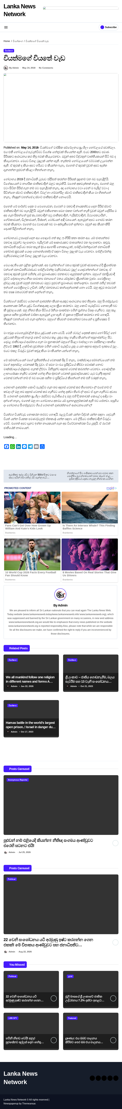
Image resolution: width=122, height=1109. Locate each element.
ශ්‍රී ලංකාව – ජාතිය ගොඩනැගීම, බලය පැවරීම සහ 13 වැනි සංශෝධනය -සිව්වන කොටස (89, 681)
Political (11, 879)
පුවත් (70, 976)
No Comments (46, 68)
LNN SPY (13, 1018)
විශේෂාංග (9, 51)
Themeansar (28, 1103)
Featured (72, 1018)
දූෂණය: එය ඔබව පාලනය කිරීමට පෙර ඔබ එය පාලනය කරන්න (82, 1042)
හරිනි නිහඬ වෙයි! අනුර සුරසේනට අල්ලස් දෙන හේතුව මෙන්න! (24, 1042)
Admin (62, 605)
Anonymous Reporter (18, 780)
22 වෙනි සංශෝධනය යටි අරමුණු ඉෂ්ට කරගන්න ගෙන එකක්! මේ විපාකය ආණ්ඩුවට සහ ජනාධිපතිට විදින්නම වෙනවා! (48, 944)
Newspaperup (11, 1103)
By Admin (14, 68)
